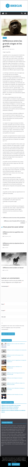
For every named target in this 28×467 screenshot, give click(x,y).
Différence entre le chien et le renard (9, 408)
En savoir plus (15, 464)
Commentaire (5, 286)
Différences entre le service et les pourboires (14, 217)
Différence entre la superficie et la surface (13, 233)
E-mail (3, 310)
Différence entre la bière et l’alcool (13, 268)
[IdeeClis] (3, 13)
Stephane (12, 49)
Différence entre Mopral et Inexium (14, 378)
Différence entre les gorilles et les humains (11, 405)
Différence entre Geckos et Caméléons (10, 407)
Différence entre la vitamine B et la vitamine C (13, 244)
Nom (3, 304)
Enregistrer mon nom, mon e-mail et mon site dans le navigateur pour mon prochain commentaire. (12, 327)
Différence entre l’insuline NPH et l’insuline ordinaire (14, 222)
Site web (3, 317)
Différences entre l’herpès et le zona (15, 394)
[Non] (26, 461)
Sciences (4, 37)
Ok (9, 464)
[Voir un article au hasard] (25, 13)
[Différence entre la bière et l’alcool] (14, 253)
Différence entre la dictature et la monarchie (16, 350)
